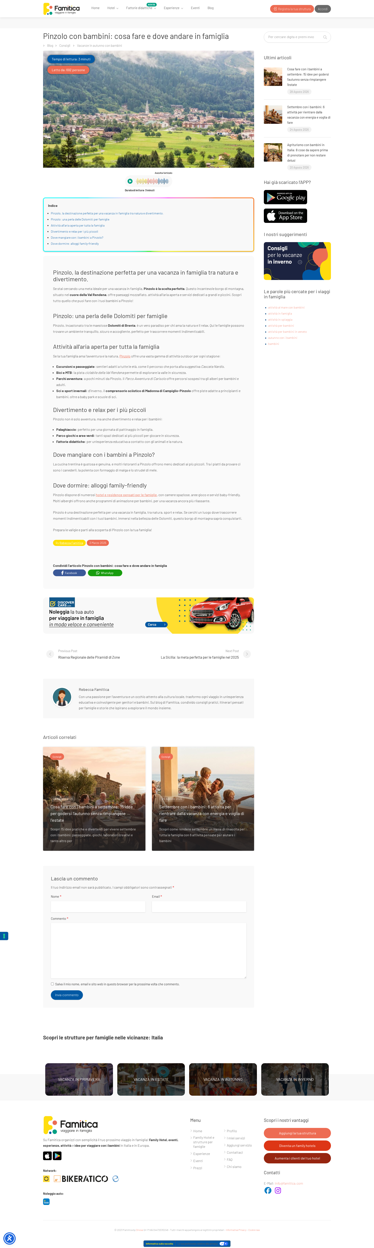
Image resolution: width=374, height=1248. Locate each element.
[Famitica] (61, 8)
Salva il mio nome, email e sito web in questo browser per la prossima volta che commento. (117, 984)
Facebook (70, 573)
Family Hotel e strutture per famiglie (203, 1141)
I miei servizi (236, 1138)
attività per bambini (281, 325)
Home (95, 8)
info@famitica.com (289, 1183)
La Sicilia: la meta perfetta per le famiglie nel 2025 (200, 654)
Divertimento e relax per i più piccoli (74, 231)
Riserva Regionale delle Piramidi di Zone (89, 654)
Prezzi (197, 1168)
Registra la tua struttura (294, 9)
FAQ (229, 1159)
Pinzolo (125, 356)
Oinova (139, 1229)
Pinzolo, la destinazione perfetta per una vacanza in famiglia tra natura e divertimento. (107, 213)
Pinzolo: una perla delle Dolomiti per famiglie (80, 219)
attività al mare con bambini (286, 307)
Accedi (323, 9)
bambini (273, 344)
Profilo (232, 1131)
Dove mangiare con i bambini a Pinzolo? (77, 237)
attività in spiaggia (280, 319)
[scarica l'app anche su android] (285, 197)
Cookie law (254, 1229)
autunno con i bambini (282, 337)
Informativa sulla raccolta (159, 1243)
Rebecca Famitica (71, 543)
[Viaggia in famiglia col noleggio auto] (48, 1201)
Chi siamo (234, 1166)
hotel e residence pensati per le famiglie (126, 495)
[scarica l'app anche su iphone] (285, 215)
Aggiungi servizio (239, 1145)
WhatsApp (106, 573)
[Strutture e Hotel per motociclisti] (83, 1178)
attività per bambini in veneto (287, 331)
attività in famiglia (280, 313)
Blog (211, 8)
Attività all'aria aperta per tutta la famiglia (78, 225)
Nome (56, 896)
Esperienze (171, 8)
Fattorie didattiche (139, 8)
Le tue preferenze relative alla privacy (198, 1243)
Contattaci (235, 1152)
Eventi (195, 8)
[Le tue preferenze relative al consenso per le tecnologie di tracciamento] (4, 936)
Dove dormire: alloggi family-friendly (75, 243)
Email (157, 896)
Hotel (111, 8)
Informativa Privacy (236, 1229)
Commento (59, 918)
